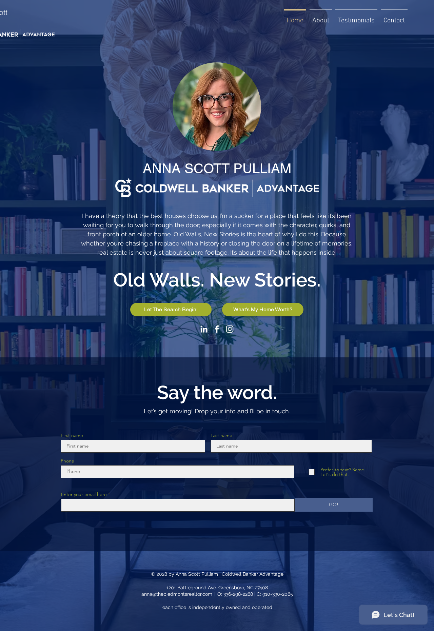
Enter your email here (84, 494)
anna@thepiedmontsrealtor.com (176, 594)
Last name (221, 435)
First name (72, 435)
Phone (67, 460)
